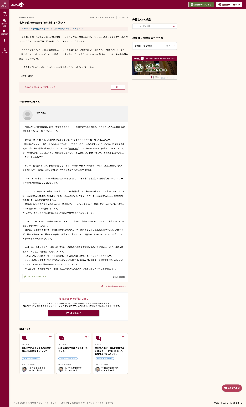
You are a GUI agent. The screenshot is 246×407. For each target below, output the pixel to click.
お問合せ (76, 403)
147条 (113, 204)
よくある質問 (19, 403)
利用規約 (32, 403)
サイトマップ (89, 403)
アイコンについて (105, 403)
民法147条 (109, 165)
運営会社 (65, 403)
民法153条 (69, 195)
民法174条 (73, 148)
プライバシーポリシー (49, 403)
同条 (88, 169)
